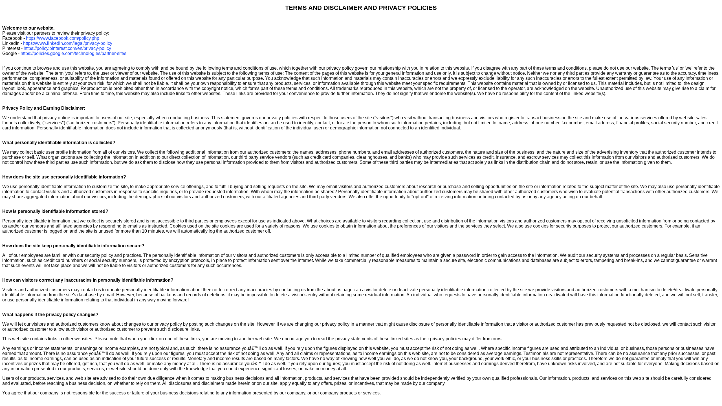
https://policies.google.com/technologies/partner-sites (73, 53)
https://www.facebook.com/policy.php (62, 38)
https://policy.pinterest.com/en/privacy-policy (67, 48)
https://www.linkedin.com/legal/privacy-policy (67, 43)
